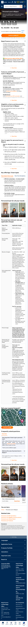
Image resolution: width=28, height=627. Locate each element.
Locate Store (7, 427)
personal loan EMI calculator (13, 96)
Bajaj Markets (18, 615)
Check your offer (11, 443)
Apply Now (4, 216)
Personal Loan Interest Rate (8, 519)
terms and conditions (11, 91)
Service (7, 624)
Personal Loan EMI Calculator (8, 515)
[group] (13, 419)
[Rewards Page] (21, 2)
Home (3, 624)
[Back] (2, 6)
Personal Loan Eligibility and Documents (11, 517)
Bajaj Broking (18, 620)
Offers (15, 624)
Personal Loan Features (7, 520)
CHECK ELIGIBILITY (13, 35)
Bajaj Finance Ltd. (19, 606)
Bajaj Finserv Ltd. (19, 604)
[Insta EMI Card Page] (18, 2)
